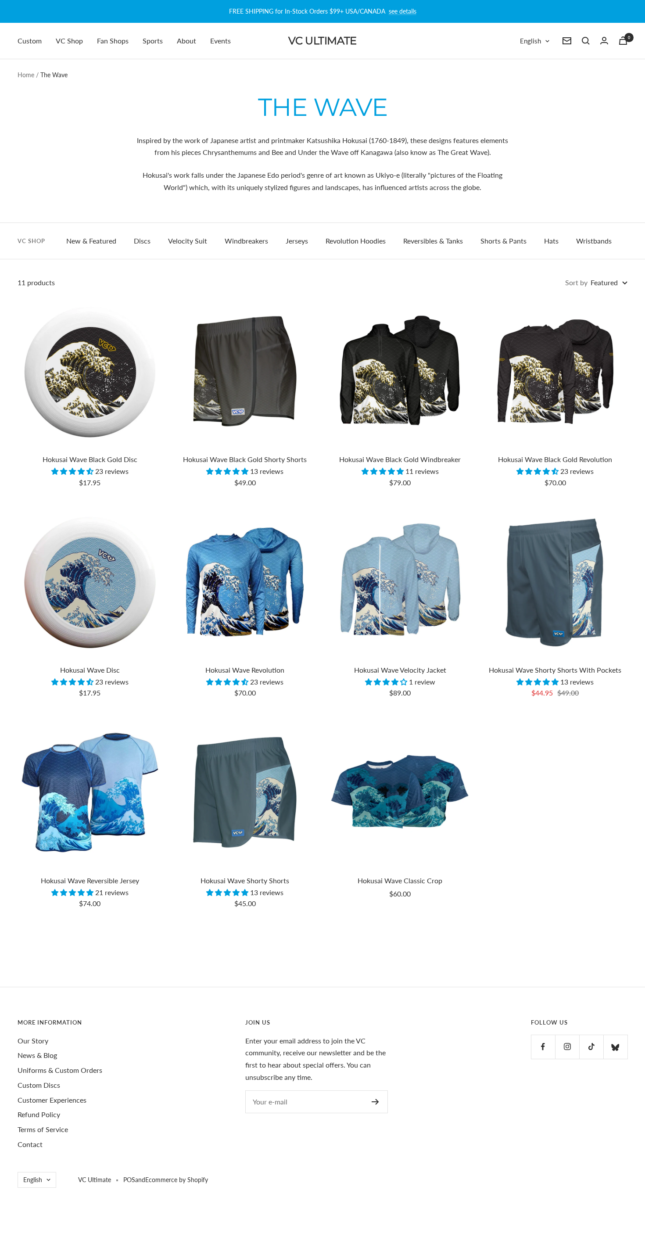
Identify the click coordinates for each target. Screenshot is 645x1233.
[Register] (375, 1102)
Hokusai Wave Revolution (244, 670)
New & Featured (91, 241)
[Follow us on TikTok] (591, 1047)
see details (402, 11)
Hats (551, 241)
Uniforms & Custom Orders (60, 1070)
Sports (153, 40)
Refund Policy (39, 1114)
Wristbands (594, 241)
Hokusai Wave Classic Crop (400, 880)
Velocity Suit (187, 241)
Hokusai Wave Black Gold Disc (90, 459)
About (186, 40)
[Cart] (623, 40)
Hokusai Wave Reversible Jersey (90, 880)
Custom (30, 40)
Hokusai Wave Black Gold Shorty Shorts (245, 459)
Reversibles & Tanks (433, 241)
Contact (30, 1144)
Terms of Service (43, 1129)
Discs (142, 241)
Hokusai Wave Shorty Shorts (245, 880)
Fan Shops (113, 40)
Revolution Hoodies (356, 241)
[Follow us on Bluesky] (615, 1047)
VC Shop (69, 40)
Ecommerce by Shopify (176, 1179)
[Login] (604, 40)
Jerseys (297, 241)
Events (220, 40)
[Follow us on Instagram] (567, 1047)
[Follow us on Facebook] (543, 1047)
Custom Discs (39, 1085)
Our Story (33, 1040)
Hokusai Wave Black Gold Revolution (555, 459)
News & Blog (37, 1055)
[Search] (586, 41)
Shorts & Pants (503, 241)
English (530, 41)
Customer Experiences (52, 1100)
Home (26, 75)
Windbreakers (246, 241)
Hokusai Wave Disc (90, 670)
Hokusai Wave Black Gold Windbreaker (400, 459)
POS (129, 1179)
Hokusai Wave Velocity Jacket (400, 670)
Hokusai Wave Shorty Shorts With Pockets (555, 670)
